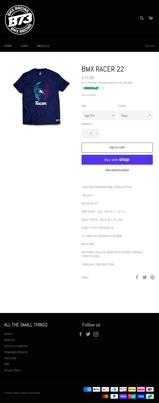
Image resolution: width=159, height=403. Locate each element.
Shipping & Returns (15, 352)
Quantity (87, 124)
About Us (43, 46)
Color (122, 106)
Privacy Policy (12, 370)
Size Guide (10, 358)
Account (150, 46)
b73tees (16, 392)
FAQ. (7, 364)
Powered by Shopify (30, 392)
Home (8, 46)
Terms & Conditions (16, 346)
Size (84, 106)
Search (8, 333)
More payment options (117, 170)
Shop (24, 46)
